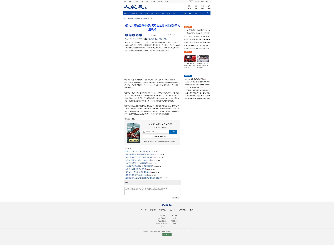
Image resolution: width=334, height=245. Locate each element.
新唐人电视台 (162, 221)
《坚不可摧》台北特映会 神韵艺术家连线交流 (190, 65)
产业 (157, 13)
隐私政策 (157, 231)
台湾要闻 (134, 13)
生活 (179, 13)
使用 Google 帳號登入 (161, 136)
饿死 (152, 39)
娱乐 (195, 13)
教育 (185, 13)
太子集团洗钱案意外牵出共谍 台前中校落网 (199, 36)
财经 (152, 13)
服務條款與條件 (166, 141)
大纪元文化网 (162, 218)
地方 (168, 13)
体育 (201, 13)
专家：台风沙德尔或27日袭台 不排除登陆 (199, 48)
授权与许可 (147, 231)
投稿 (191, 210)
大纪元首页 (161, 215)
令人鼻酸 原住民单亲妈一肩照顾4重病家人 (139, 166)
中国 (141, 13)
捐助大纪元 (169, 231)
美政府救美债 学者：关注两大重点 (137, 175)
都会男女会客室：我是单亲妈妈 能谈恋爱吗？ (140, 154)
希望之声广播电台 (161, 224)
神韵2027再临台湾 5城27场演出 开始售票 (198, 33)
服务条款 (152, 231)
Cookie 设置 (167, 234)
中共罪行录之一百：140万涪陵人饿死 (138, 151)
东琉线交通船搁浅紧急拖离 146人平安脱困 (198, 96)
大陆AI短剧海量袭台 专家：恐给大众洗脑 (199, 39)
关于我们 (136, 1)
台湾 (140, 18)
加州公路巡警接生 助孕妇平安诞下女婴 (138, 160)
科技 (174, 13)
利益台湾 (160, 1)
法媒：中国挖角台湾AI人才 (193, 87)
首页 (127, 13)
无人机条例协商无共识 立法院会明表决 (197, 90)
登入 (191, 1)
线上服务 (174, 215)
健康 (209, 8)
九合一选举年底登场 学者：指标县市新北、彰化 (200, 93)
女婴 (149, 39)
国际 (146, 13)
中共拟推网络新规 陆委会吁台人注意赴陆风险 (199, 98)
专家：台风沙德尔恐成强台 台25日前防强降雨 (200, 42)
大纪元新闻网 (127, 1)
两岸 (163, 13)
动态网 (162, 226)
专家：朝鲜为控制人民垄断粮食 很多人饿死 (140, 157)
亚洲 (136, 18)
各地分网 (130, 18)
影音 (196, 8)
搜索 (207, 13)
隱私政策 (173, 141)
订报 (142, 1)
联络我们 (152, 1)
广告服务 (167, 1)
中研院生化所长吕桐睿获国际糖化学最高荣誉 (202, 65)
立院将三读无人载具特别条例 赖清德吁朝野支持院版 (143, 178)
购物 (147, 1)
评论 (202, 8)
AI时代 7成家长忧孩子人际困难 (136, 169)
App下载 (172, 210)
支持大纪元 (162, 210)
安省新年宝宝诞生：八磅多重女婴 (137, 163)
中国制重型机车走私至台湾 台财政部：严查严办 (201, 45)
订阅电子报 (174, 221)
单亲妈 (160, 39)
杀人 (156, 39)
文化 (190, 13)
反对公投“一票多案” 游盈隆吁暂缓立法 (138, 172)
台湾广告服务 (182, 210)
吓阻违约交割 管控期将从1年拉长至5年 (197, 84)
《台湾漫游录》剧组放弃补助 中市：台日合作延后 (201, 30)
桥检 (165, 39)
